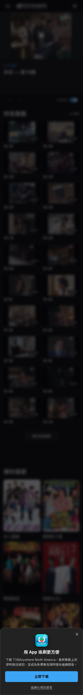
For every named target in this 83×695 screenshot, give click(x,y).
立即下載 (42, 677)
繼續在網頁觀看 (41, 687)
